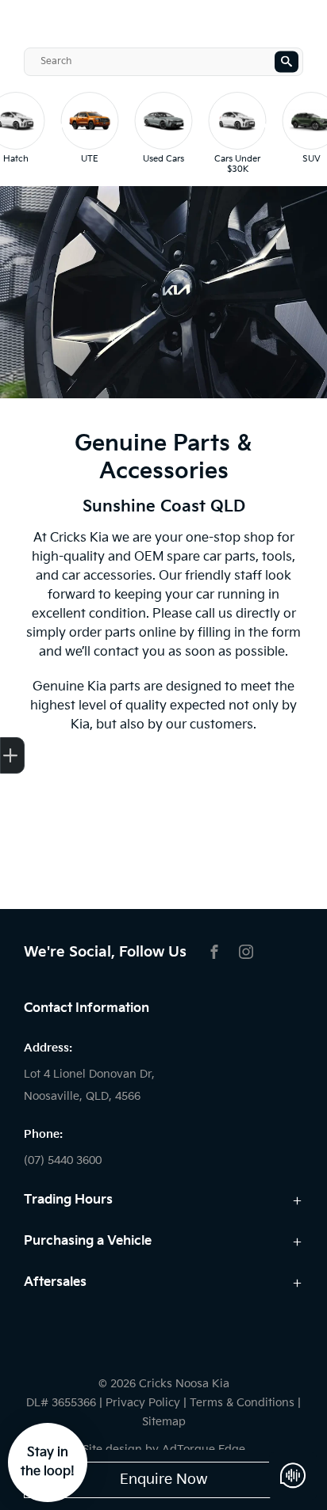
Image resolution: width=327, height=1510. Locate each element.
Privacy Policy (143, 1402)
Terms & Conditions (242, 1402)
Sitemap (164, 1421)
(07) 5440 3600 (63, 1160)
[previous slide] (59, 133)
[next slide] (267, 133)
